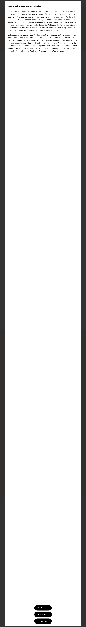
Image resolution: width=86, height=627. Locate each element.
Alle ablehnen (43, 621)
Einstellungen (43, 615)
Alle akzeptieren (43, 608)
